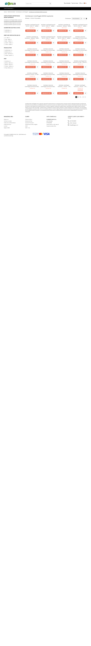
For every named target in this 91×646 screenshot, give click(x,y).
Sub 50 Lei (7, 61)
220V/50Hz (7, 30)
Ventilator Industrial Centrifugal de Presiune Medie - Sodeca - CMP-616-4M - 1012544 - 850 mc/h (80, 73)
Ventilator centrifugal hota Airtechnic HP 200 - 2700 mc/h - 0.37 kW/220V (80, 61)
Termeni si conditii (8, 121)
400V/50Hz (7, 32)
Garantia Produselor (29, 122)
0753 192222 (72, 123)
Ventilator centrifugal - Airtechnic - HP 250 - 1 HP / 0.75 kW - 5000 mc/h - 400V (80, 85)
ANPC (26, 126)
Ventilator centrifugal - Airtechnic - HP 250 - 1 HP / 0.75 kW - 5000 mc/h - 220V (64, 85)
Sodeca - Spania (8, 55)
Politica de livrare (7, 124)
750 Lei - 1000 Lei (8, 66)
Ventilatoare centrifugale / (22, 12)
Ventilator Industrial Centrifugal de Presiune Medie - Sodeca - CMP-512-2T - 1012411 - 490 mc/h (32, 49)
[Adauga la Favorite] (37, 31)
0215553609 (72, 121)
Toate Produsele (8, 8)
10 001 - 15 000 (8, 42)
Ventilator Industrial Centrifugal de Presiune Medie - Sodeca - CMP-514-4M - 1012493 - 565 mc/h (64, 61)
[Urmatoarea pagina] (85, 97)
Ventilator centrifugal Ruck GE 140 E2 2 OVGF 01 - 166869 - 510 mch (80, 25)
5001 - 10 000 (8, 41)
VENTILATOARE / (12, 12)
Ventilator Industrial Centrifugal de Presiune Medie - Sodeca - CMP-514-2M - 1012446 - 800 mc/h (32, 85)
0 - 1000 (6, 37)
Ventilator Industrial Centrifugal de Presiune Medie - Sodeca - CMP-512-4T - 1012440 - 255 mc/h (48, 49)
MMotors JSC (8, 52)
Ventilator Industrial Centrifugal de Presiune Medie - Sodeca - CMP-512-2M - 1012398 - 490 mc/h (32, 61)
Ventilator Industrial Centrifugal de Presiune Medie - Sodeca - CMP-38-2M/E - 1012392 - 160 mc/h (80, 37)
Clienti (27, 116)
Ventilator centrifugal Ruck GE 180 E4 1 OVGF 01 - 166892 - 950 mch (64, 37)
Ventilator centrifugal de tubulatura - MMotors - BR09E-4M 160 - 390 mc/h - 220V (32, 37)
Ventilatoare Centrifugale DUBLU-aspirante (13, 20)
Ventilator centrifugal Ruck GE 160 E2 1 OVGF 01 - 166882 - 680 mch (48, 37)
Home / (6, 12)
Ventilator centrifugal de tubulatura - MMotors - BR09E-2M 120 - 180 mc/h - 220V (64, 25)
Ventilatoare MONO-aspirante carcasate (12, 24)
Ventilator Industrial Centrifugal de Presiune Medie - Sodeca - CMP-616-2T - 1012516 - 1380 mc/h (48, 85)
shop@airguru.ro (73, 125)
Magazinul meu (8, 116)
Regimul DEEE (7, 127)
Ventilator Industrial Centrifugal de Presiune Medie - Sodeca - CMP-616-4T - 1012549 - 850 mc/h (48, 73)
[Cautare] (50, 3)
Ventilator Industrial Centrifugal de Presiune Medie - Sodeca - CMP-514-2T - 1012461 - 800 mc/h (64, 73)
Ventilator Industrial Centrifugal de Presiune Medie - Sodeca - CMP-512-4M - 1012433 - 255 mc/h (80, 49)
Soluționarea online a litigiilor (31, 124)
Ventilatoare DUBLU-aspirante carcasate (12, 23)
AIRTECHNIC (7, 50)
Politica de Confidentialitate (10, 122)
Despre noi (6, 119)
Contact (5, 126)
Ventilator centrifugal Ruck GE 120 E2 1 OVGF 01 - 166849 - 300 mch (32, 25)
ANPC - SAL (27, 127)
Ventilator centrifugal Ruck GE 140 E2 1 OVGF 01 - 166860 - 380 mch (48, 25)
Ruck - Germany (8, 53)
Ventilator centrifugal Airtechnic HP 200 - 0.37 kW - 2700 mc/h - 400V (32, 73)
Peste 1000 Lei (8, 67)
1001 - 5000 (7, 39)
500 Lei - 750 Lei (8, 64)
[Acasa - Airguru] (11, 3)
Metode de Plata (28, 121)
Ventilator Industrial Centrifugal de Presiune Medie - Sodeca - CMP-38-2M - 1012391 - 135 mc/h (64, 49)
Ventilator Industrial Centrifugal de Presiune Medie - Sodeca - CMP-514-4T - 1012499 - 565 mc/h (48, 61)
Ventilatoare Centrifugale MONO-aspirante (13, 21)
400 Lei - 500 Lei (8, 62)
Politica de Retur (28, 119)
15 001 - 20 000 (8, 44)
